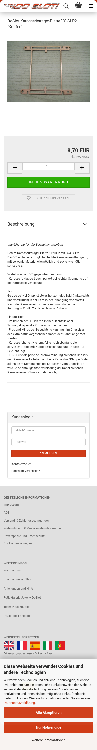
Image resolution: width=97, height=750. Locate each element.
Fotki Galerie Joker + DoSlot (22, 597)
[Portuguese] (60, 645)
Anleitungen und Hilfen (19, 588)
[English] (9, 645)
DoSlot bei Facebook (17, 616)
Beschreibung (21, 224)
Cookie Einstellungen (18, 543)
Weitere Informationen (48, 740)
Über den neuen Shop (18, 579)
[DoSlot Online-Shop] (30, 6)
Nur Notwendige (48, 727)
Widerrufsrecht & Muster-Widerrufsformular (32, 528)
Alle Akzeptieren (49, 713)
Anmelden (48, 453)
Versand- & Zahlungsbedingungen (26, 520)
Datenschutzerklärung (19, 703)
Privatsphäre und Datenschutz (24, 536)
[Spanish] (35, 645)
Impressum (11, 504)
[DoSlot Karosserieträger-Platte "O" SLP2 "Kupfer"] (48, 71)
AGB (6, 512)
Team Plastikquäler (17, 607)
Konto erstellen (21, 464)
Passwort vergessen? (25, 471)
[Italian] (47, 645)
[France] (22, 645)
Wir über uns (12, 570)
